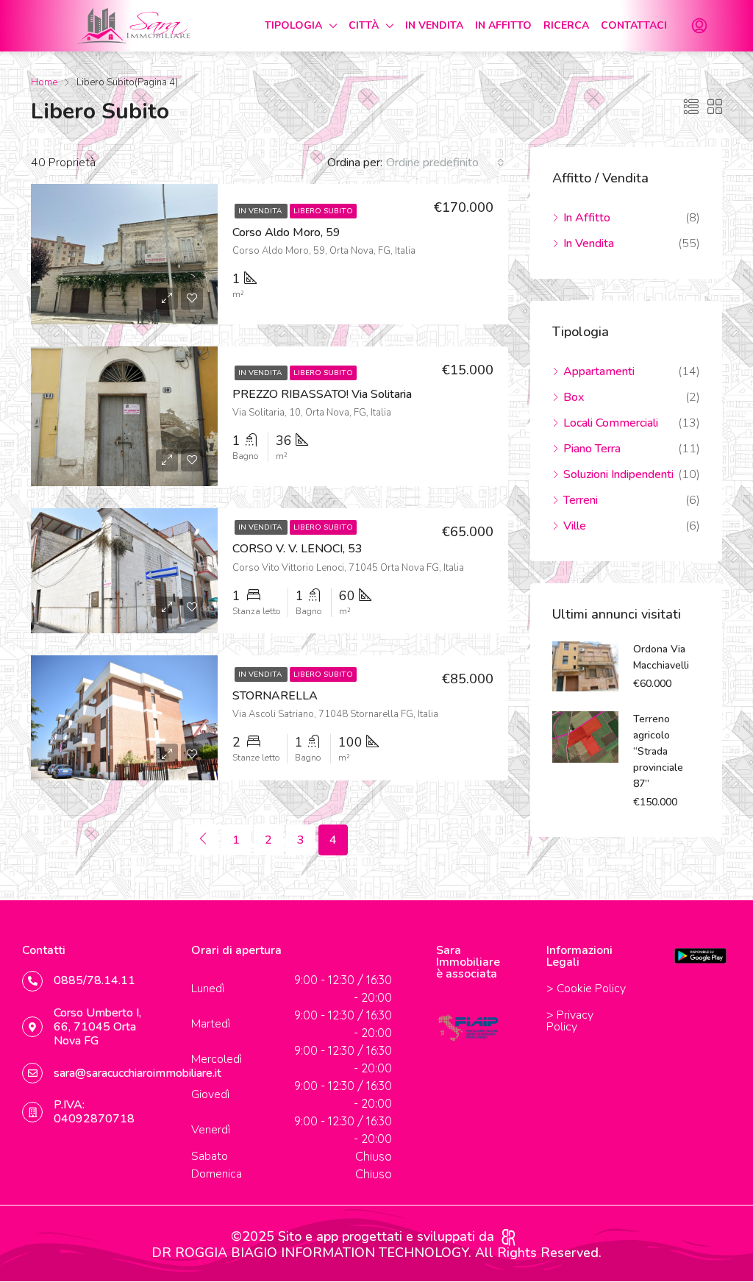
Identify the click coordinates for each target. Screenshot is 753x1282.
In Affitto (586, 218)
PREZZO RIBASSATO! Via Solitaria (322, 394)
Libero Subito (323, 211)
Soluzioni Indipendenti (618, 474)
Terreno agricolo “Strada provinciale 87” (658, 751)
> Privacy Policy (569, 1021)
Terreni (580, 500)
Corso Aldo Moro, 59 (286, 232)
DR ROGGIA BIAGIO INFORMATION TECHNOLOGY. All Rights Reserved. (376, 1252)
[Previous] (203, 840)
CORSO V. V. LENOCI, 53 (297, 549)
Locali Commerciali (610, 423)
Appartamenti (599, 371)
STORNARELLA (275, 696)
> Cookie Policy (586, 988)
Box (573, 397)
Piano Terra (592, 449)
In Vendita (261, 211)
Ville (574, 526)
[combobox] (445, 162)
